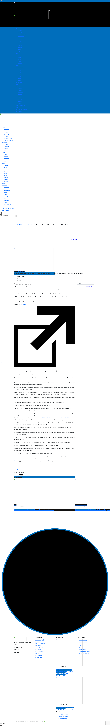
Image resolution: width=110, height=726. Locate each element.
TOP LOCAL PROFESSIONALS (21, 109)
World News (20, 32)
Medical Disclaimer (83, 647)
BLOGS (17, 84)
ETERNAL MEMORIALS (20, 105)
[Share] (3, 723)
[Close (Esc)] (4, 723)
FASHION (20, 94)
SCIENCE (20, 63)
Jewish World (21, 36)
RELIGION (20, 99)
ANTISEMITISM (19, 82)
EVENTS (17, 107)
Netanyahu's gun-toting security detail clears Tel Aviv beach (34, 510)
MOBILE (19, 61)
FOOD (19, 96)
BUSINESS (18, 43)
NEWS (17, 28)
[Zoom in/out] (0, 723)
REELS (17, 65)
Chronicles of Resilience (63, 714)
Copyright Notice (83, 642)
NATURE (20, 97)
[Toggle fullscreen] (1, 723)
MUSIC (19, 76)
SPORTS (19, 80)
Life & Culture (21, 38)
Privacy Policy (82, 649)
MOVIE (19, 74)
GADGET (20, 57)
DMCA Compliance (83, 645)
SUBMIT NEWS (19, 111)
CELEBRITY (20, 88)
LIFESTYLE (18, 86)
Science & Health (21, 40)
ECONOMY (20, 47)
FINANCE (20, 49)
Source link (16, 469)
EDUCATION (20, 92)
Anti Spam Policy (83, 640)
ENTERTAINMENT (6, 165)
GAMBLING (20, 59)
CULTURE (20, 90)
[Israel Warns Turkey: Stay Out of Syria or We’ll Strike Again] (69, 690)
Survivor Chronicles (62, 718)
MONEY (19, 51)
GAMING (19, 72)
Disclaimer (81, 644)
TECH (17, 53)
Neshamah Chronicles (63, 716)
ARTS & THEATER (22, 69)
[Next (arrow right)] (1, 725)
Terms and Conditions (84, 653)
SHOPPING (20, 101)
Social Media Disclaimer (84, 651)
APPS (19, 55)
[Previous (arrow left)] (0, 725)
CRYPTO (20, 45)
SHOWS (19, 78)
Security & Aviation (22, 41)
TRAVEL (19, 103)
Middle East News (22, 34)
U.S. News (20, 30)
